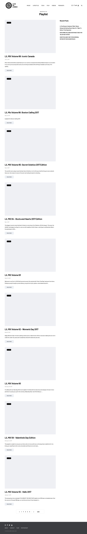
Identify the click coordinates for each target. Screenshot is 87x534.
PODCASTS (61, 5)
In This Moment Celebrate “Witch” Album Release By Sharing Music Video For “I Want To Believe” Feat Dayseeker (70, 28)
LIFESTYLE (36, 5)
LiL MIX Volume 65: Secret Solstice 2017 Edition (26, 164)
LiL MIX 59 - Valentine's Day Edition (20, 437)
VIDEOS (54, 5)
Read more (9, 70)
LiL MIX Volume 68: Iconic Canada (20, 56)
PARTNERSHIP (24, 528)
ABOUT (6, 528)
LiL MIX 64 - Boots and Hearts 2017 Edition (23, 219)
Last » (38, 511)
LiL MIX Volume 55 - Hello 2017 (18, 492)
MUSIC (28, 5)
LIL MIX (9, 22)
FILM (48, 5)
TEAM (17, 528)
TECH (42, 5)
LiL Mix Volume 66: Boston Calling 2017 (22, 112)
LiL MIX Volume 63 (13, 275)
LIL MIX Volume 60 (13, 383)
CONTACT (12, 528)
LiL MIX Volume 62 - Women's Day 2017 (21, 329)
